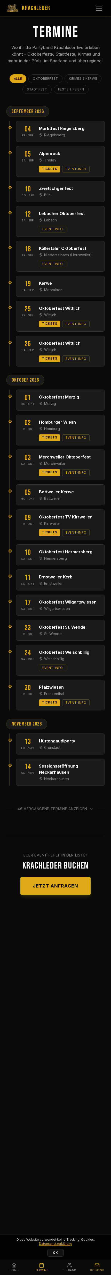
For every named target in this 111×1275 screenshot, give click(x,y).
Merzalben (53, 290)
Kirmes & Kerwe (83, 78)
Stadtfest (37, 89)
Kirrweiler (52, 523)
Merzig (50, 403)
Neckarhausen (56, 779)
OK (55, 1252)
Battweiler (52, 498)
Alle (18, 78)
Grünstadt (52, 747)
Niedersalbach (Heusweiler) (68, 255)
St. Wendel (53, 633)
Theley (50, 160)
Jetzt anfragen (55, 886)
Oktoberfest (45, 78)
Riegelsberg (54, 135)
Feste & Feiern (71, 89)
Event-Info (76, 169)
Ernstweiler (53, 583)
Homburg (52, 428)
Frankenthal (54, 693)
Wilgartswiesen (57, 608)
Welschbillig (54, 659)
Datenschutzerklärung (55, 1244)
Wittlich (50, 315)
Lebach (50, 220)
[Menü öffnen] (99, 8)
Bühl (47, 195)
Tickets (49, 169)
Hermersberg (55, 558)
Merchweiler (54, 463)
